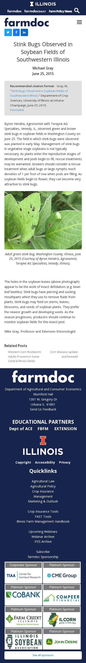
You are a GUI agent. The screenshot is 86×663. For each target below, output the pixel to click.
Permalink (17, 110)
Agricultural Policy (43, 486)
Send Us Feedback (43, 409)
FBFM (43, 428)
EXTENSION (65, 428)
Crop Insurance (43, 491)
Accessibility (45, 462)
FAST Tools (43, 516)
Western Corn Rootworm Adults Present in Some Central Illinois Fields (24, 356)
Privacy (65, 462)
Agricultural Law (43, 481)
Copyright (23, 462)
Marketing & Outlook (43, 501)
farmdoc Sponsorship (43, 557)
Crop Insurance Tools (43, 511)
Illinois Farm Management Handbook (43, 521)
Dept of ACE (21, 428)
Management (43, 496)
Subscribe (43, 552)
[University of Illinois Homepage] (43, 445)
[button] (79, 22)
